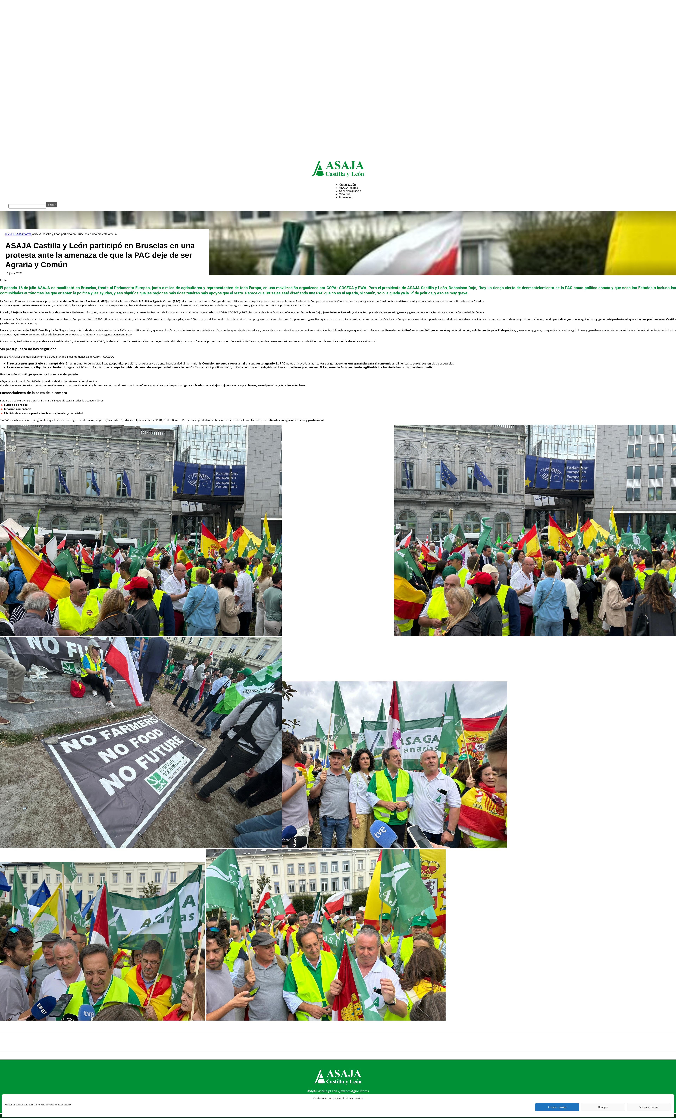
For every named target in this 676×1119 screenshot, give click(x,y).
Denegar (603, 1107)
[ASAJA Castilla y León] (338, 169)
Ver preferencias (648, 1107)
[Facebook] (6, 1044)
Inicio (8, 234)
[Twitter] (18, 1044)
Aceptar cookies (557, 1107)
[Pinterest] (31, 1044)
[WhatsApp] (44, 1044)
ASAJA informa (22, 234)
